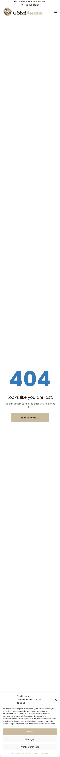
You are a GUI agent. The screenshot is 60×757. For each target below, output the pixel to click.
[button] (55, 699)
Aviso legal (45, 753)
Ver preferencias (30, 746)
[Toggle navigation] (55, 11)
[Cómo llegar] (30, 5)
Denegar (30, 739)
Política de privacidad (32, 753)
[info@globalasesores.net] (30, 1)
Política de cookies (17, 753)
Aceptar (30, 731)
